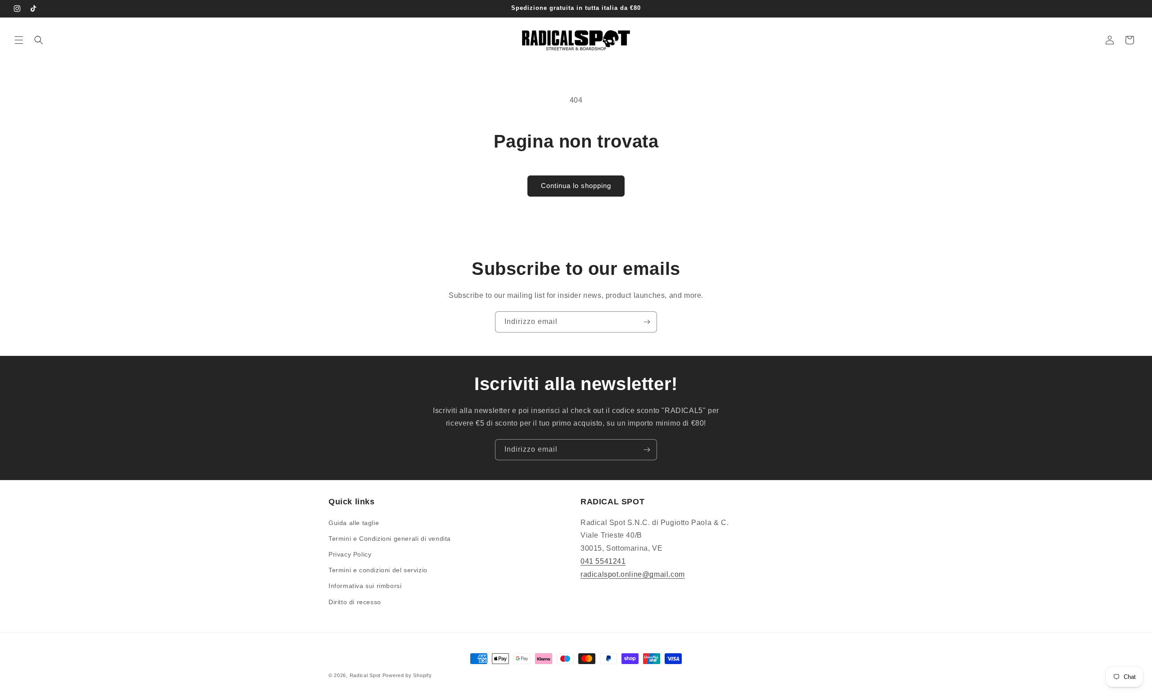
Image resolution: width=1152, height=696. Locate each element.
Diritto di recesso (354, 602)
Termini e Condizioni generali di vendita (389, 538)
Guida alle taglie (353, 522)
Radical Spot (365, 675)
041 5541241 (603, 561)
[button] (19, 40)
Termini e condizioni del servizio (378, 570)
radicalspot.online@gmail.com (632, 574)
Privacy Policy (349, 554)
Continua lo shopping (576, 185)
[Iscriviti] (647, 321)
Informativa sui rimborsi (364, 585)
